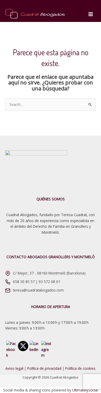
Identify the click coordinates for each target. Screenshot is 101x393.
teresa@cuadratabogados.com (38, 290)
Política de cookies (80, 368)
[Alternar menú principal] (90, 14)
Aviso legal (14, 368)
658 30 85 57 (24, 281)
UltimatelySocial (85, 390)
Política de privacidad (44, 368)
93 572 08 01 (49, 281)
